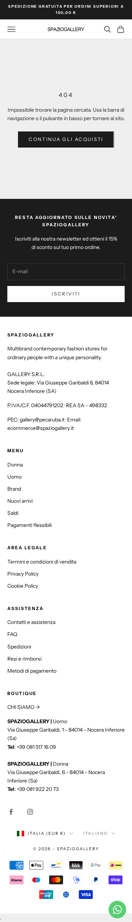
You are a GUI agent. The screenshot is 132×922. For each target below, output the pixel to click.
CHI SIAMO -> (23, 707)
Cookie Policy (22, 586)
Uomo (14, 476)
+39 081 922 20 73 (38, 789)
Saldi (12, 513)
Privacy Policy (22, 573)
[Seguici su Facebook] (11, 811)
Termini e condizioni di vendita (41, 561)
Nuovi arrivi (20, 501)
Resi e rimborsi (24, 658)
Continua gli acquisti (66, 139)
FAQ (12, 634)
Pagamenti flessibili (29, 525)
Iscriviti (66, 294)
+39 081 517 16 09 (36, 747)
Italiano (95, 833)
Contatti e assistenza (31, 622)
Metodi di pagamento (31, 671)
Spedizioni (19, 646)
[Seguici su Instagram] (30, 811)
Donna (15, 464)
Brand (14, 489)
